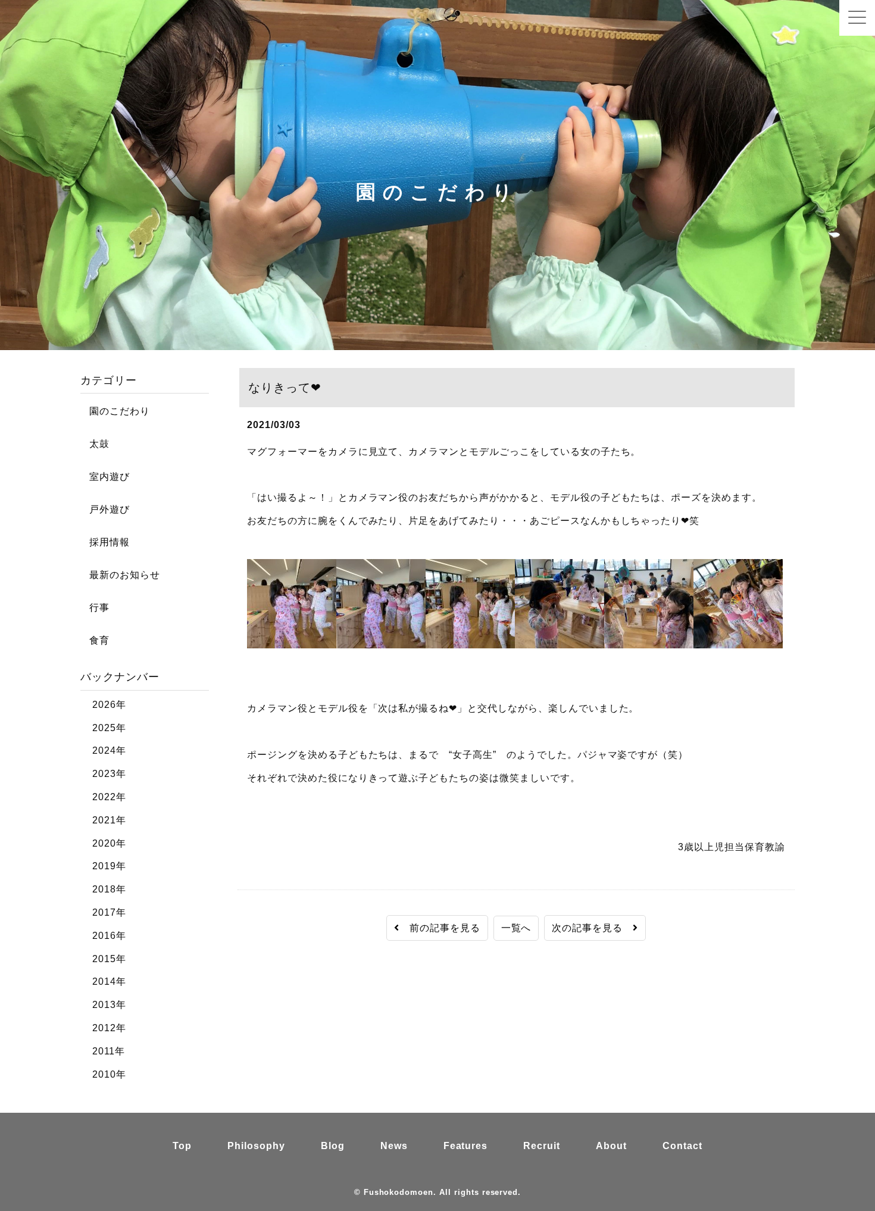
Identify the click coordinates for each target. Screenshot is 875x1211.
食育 (95, 640)
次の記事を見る (592, 928)
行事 (95, 608)
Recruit (541, 1146)
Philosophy (256, 1146)
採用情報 (105, 542)
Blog (333, 1146)
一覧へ (516, 928)
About (611, 1146)
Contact (682, 1146)
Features (465, 1146)
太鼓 (95, 444)
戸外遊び (105, 509)
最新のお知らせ (120, 575)
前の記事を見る (439, 928)
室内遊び (105, 477)
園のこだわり (115, 411)
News (394, 1146)
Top (182, 1146)
